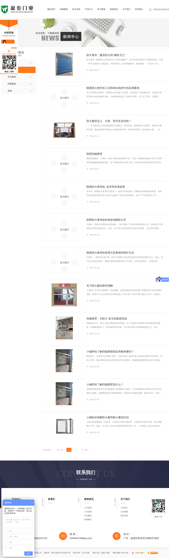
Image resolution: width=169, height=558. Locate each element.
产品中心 (89, 9)
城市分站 (96, 553)
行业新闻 (88, 512)
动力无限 (86, 553)
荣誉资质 (124, 516)
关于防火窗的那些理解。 (101, 285)
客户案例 (101, 9)
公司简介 (124, 508)
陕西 (103, 553)
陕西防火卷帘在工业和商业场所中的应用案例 (112, 88)
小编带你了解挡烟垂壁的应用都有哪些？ (110, 351)
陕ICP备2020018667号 (61, 553)
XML (127, 553)
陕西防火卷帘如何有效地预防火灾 (106, 219)
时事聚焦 (88, 520)
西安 (108, 553)
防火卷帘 (76, 9)
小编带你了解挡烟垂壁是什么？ (104, 384)
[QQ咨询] (8, 42)
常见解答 (88, 516)
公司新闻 (88, 508)
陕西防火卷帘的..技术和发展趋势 (105, 186)
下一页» (84, 450)
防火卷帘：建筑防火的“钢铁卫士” (105, 55)
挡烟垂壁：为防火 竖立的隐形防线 (106, 318)
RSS (122, 553)
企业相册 (124, 512)
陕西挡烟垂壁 (94, 153)
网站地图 (116, 553)
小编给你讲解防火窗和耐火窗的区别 (107, 417)
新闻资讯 (114, 9)
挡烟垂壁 (64, 9)
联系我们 (139, 9)
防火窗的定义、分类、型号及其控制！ (108, 121)
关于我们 (126, 9)
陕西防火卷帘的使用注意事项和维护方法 (110, 252)
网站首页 (51, 9)
